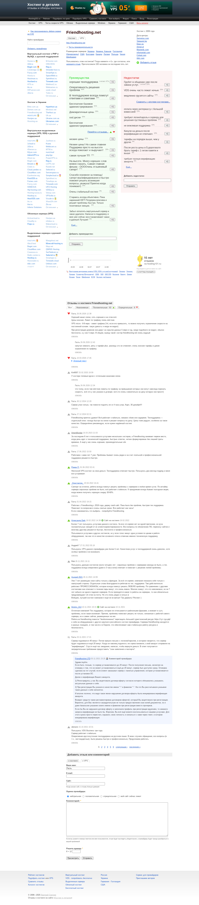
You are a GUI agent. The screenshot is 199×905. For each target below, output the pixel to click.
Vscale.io (50, 198)
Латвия (107, 54)
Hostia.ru (31, 76)
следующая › (121, 747)
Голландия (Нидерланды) (85, 274)
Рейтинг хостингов (36, 875)
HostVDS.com (33, 198)
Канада (99, 54)
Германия (122, 23)
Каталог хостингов (36, 885)
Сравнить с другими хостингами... (153, 102)
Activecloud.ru (33, 218)
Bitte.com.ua (32, 107)
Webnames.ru (52, 87)
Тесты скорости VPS (54, 23)
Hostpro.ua (32, 118)
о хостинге (73, 761)
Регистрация (152, 19)
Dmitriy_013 (76, 607)
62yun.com (32, 152)
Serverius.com (143, 38)
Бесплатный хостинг (75, 888)
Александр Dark (78, 520)
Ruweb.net (50, 167)
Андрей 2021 (77, 577)
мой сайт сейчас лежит (130, 796)
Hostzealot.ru (33, 261)
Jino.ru (30, 93)
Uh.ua (48, 115)
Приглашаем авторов (145, 878)
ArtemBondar (76, 433)
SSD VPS (108, 274)
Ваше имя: (71, 765)
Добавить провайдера (37, 49)
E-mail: (69, 773)
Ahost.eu (31, 158)
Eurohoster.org (33, 175)
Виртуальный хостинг (75, 875)
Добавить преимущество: (81, 234)
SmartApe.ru (51, 73)
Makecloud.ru (51, 224)
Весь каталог (142, 23)
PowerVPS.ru (51, 158)
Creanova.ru (32, 252)
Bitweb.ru (31, 164)
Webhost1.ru (51, 84)
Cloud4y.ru (31, 221)
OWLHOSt (50, 64)
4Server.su (31, 149)
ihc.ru (29, 87)
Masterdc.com (143, 50)
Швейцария (71, 57)
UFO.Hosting (51, 187)
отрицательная (109, 796)
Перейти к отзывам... (98, 132)
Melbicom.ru (51, 146)
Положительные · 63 (102, 307)
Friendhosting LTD (82, 659)
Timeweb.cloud (52, 261)
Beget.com (32, 67)
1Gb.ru (30, 64)
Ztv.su (48, 204)
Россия (104, 875)
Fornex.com (32, 181)
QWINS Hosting (52, 249)
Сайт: (68, 781)
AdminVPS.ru (33, 155)
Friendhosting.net (34, 112)
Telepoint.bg (142, 41)
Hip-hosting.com (34, 190)
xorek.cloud (51, 90)
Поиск (134, 19)
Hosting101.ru (34, 19)
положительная (92, 796)
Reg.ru (48, 67)
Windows (101, 23)
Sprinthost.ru (51, 78)
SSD (102, 274)
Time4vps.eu (51, 181)
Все (70, 307)
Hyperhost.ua (51, 107)
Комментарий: (73, 801)
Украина (111, 23)
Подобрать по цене (61, 19)
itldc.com (140, 58)
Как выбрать (114, 19)
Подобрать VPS (80, 19)
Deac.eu (140, 44)
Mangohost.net (52, 240)
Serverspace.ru (52, 172)
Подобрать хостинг (36, 878)
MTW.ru (49, 149)
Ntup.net (49, 246)
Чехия (122, 54)
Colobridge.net (33, 70)
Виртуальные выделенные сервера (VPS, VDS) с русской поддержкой (93, 271)
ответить (74, 336)
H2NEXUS (31, 187)
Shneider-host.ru (53, 70)
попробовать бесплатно (81, 878)
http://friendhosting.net (75, 43)
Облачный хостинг (74, 885)
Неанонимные (82, 307)
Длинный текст (80, 361)
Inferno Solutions (34, 207)
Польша (114, 54)
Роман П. (75, 467)
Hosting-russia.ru (34, 193)
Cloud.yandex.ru (34, 170)
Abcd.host (31, 243)
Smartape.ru (51, 258)
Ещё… (74, 225)
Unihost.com (51, 264)
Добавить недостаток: (134, 176)
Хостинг (32, 23)
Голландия (115, 881)
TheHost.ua (51, 112)
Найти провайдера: (35, 40)
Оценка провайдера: (76, 791)
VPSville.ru (50, 196)
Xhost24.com (51, 201)
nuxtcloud (50, 152)
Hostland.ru (32, 81)
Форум (126, 19)
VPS (40, 23)
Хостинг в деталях (43, 5)
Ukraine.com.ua (52, 118)
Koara (48, 144)
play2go (49, 155)
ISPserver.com (33, 90)
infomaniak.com (143, 52)
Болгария (90, 54)
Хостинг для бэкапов (103, 277)
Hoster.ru (31, 61)
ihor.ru (29, 204)
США (131, 23)
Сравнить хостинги (97, 19)
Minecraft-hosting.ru (54, 243)
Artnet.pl (140, 47)
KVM (93, 277)
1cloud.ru (31, 144)
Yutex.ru (49, 93)
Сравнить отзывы (35, 881)
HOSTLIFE (32, 115)
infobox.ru (50, 221)
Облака (69, 23)
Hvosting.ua (32, 121)
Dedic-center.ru (33, 255)
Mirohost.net (51, 110)
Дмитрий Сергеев (48, 895)
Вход (142, 19)
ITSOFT (31, 267)
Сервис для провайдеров (147, 875)
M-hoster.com (51, 61)
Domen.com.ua (33, 110)
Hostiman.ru (32, 78)
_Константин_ (77, 483)
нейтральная (75, 796)
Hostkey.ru (31, 196)
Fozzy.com (32, 73)
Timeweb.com (52, 81)
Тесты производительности (81, 47)
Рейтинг (46, 19)
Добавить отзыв (148, 62)
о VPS (85, 761)
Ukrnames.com (52, 121)
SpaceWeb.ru (51, 76)
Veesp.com (50, 193)
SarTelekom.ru (52, 252)
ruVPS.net (50, 164)
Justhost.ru (50, 141)
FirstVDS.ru (32, 178)
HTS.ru (30, 84)
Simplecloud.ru (52, 175)
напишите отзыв (73, 64)
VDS (67, 878)
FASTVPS (32, 141)
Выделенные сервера (85, 23)
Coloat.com (141, 55)
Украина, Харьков (103, 51)
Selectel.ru (50, 170)
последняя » (134, 747)
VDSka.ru (50, 190)
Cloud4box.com (33, 172)
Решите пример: (74, 848)
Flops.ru (30, 224)
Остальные (51, 96)
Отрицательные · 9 (126, 307)
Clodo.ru (30, 167)
